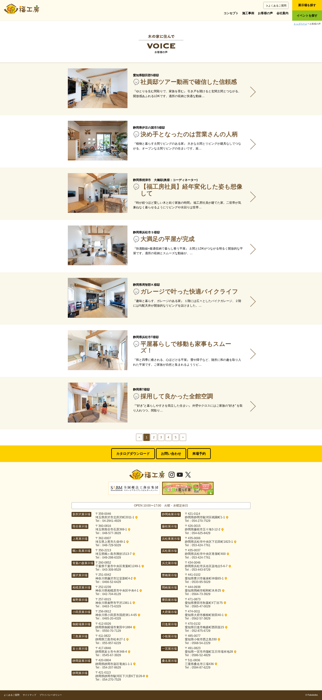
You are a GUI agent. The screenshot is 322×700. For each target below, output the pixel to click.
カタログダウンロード (133, 453)
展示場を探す (307, 5)
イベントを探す (307, 15)
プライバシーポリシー (51, 695)
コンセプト (231, 13)
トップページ (300, 24)
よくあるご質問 (277, 5)
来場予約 (199, 453)
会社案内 (282, 13)
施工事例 (248, 13)
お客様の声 (265, 13)
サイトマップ (29, 695)
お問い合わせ (171, 453)
